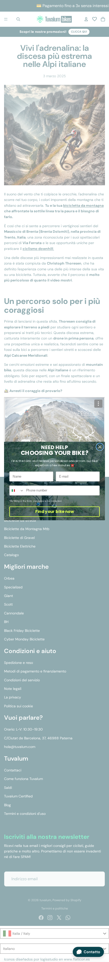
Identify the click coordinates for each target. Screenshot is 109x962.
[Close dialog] (99, 446)
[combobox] (16, 490)
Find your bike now (54, 511)
